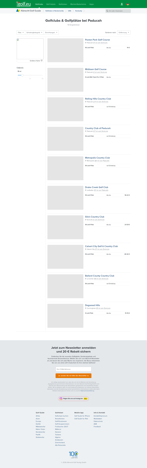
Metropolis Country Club (97, 157)
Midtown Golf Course (95, 69)
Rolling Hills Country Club (98, 98)
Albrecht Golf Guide (31, 10)
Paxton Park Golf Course (97, 39)
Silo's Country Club (94, 216)
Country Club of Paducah (98, 128)
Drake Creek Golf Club (96, 187)
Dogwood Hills (92, 305)
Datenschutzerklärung (87, 391)
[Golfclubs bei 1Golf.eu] (23, 4)
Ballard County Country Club (99, 275)
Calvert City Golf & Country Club (101, 246)
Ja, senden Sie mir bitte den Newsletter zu (73, 375)
